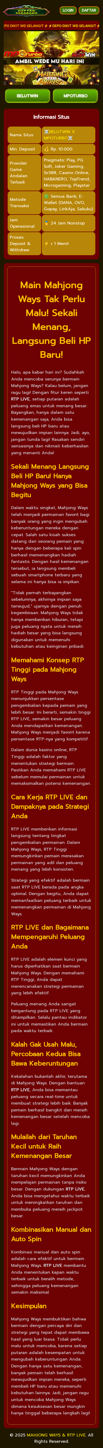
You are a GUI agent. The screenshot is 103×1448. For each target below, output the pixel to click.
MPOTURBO (75, 96)
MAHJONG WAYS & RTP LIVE (56, 1435)
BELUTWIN (27, 96)
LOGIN (68, 10)
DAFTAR (89, 10)
